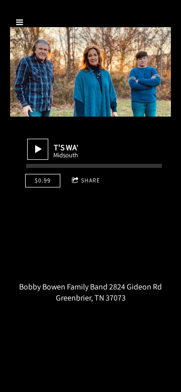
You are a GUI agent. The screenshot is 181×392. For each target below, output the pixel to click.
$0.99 (43, 180)
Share (90, 180)
